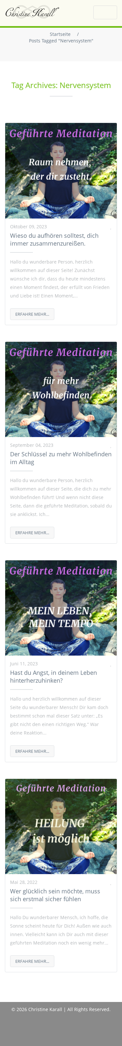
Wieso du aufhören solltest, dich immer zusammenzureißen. (54, 239)
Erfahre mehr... (32, 314)
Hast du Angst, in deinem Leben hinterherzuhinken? (53, 676)
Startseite (60, 34)
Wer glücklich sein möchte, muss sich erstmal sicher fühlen (55, 895)
